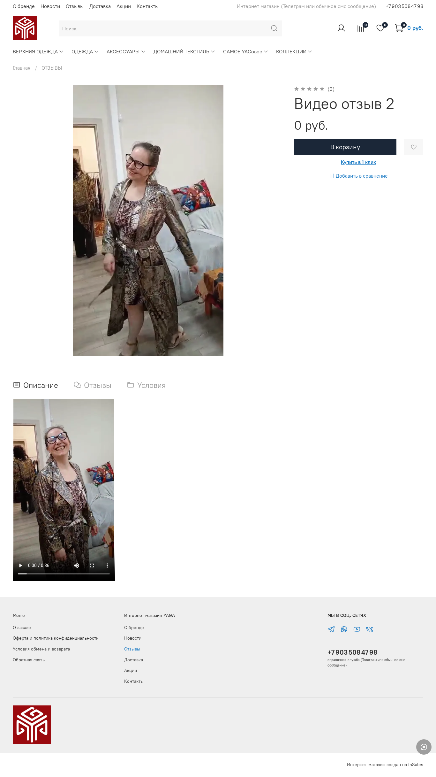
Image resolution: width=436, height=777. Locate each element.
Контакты (148, 6)
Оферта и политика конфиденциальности (56, 638)
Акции (124, 6)
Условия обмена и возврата (41, 649)
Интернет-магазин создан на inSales (385, 764)
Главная (21, 68)
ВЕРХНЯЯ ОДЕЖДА (35, 51)
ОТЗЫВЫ (51, 68)
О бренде (24, 6)
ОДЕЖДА (82, 51)
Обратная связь (29, 660)
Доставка (100, 6)
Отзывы (75, 6)
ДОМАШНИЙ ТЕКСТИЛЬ (181, 51)
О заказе (22, 627)
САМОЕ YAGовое (242, 51)
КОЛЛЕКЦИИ (291, 51)
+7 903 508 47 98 (352, 652)
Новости (50, 6)
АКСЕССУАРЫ (123, 51)
